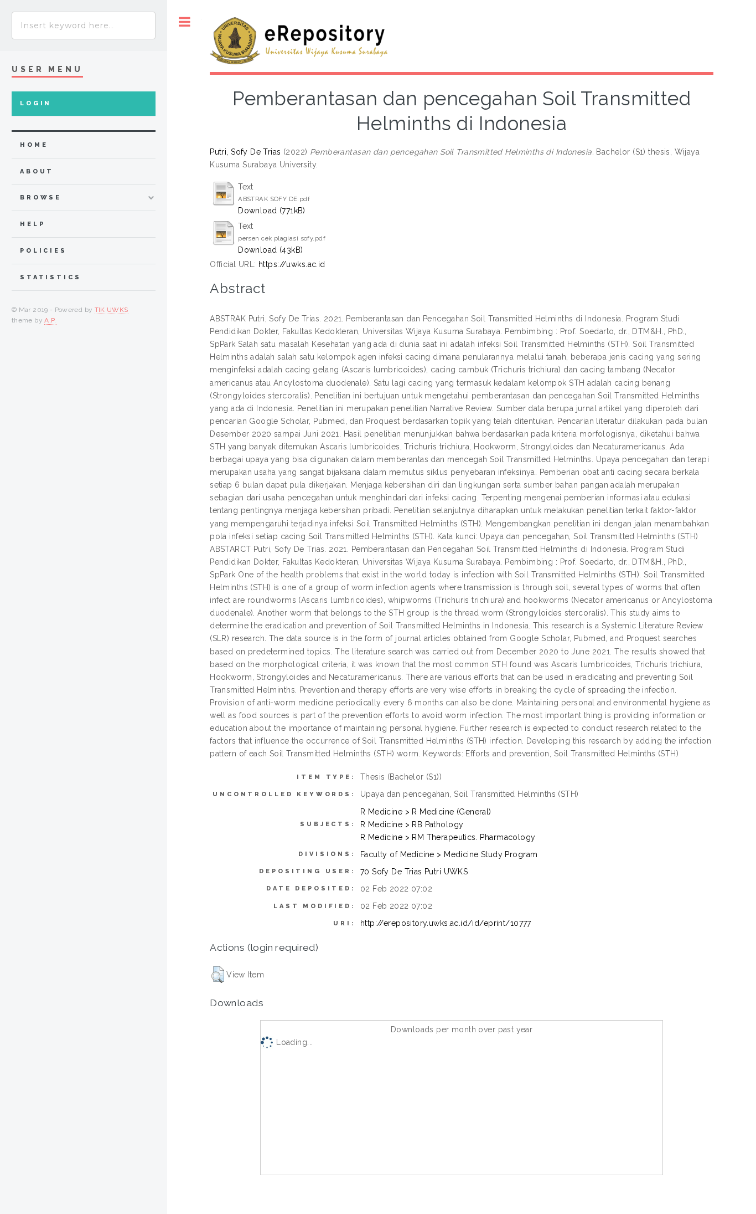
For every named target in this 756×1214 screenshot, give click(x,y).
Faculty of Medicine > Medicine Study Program (448, 854)
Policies (43, 250)
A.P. (50, 320)
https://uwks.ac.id (291, 264)
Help (32, 224)
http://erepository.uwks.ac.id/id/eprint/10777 (445, 923)
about (37, 171)
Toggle (184, 22)
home (34, 144)
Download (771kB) (271, 210)
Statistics (50, 277)
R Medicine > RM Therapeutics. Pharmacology (448, 837)
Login (35, 103)
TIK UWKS (111, 310)
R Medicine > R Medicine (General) (425, 811)
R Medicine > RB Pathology (412, 824)
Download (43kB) (270, 249)
